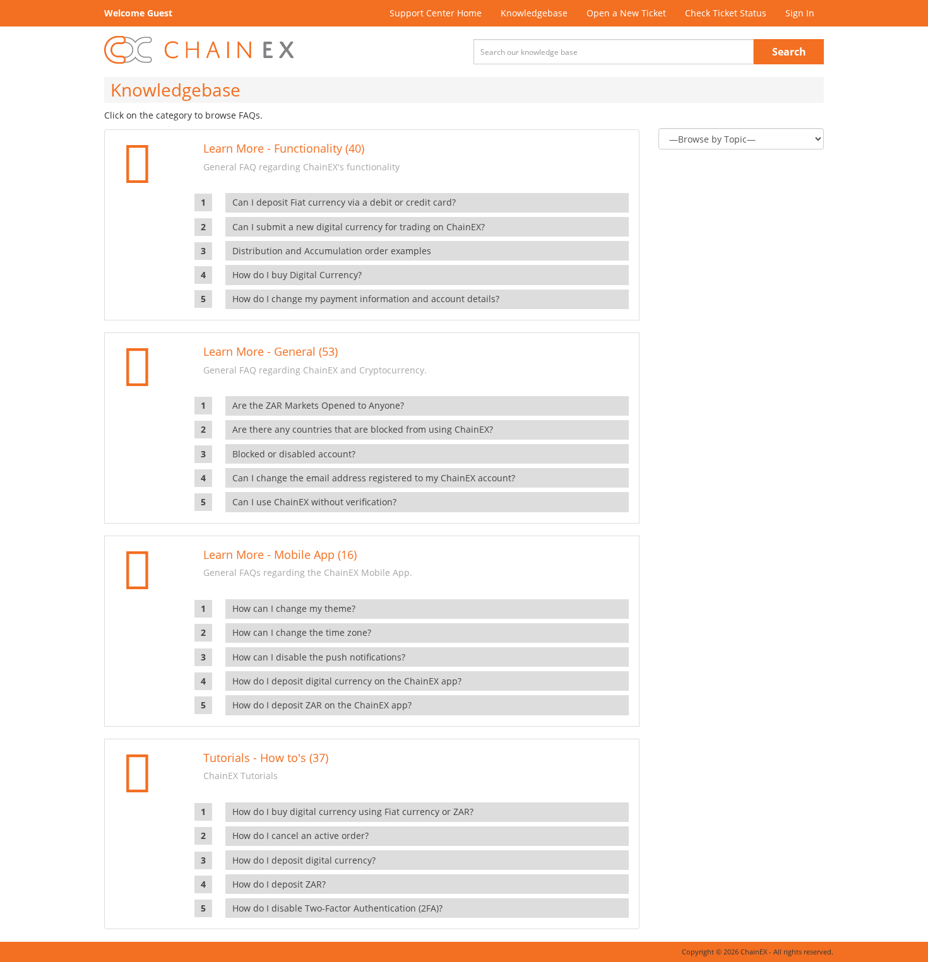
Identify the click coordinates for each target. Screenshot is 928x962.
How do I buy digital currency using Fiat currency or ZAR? (352, 812)
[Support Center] (199, 50)
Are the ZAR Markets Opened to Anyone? (318, 405)
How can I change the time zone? (301, 632)
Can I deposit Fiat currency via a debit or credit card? (344, 202)
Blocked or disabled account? (293, 454)
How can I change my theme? (293, 608)
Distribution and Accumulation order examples (331, 251)
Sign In (799, 13)
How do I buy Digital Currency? (297, 275)
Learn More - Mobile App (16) (280, 554)
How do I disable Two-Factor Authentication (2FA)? (337, 908)
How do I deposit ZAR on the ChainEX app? (322, 705)
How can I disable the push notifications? (318, 657)
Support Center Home (436, 13)
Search (789, 52)
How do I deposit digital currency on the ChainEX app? (346, 681)
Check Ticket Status (725, 13)
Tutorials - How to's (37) (265, 757)
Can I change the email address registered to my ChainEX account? (373, 478)
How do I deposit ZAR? (279, 884)
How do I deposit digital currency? (304, 860)
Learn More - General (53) (270, 351)
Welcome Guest (138, 13)
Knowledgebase (534, 13)
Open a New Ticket (626, 13)
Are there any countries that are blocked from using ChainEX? (362, 429)
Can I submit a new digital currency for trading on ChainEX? (358, 227)
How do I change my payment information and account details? (365, 299)
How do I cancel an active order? (300, 836)
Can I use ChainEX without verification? (314, 502)
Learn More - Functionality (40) (283, 148)
